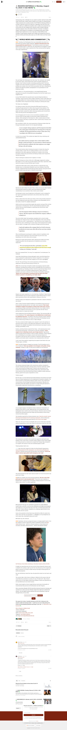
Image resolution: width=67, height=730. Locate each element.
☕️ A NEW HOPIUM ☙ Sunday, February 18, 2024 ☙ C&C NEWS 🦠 (28, 691)
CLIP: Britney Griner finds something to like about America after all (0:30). (33, 563)
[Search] (53, 2)
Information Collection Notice (33, 718)
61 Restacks (28, 618)
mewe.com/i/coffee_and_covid (26, 612)
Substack (28, 727)
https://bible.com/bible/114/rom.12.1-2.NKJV (25, 666)
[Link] (14, 39)
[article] (33, 685)
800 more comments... (19, 675)
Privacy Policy (41, 718)
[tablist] (20, 633)
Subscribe (59, 1)
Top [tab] (16, 680)
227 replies (20, 652)
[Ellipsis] (51, 642)
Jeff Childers (23, 695)
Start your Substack (31, 725)
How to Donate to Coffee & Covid (23, 608)
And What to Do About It (20, 684)
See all (17, 708)
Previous (19, 625)
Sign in (64, 1)
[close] (43, 701)
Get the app (38, 725)
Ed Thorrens (20, 656)
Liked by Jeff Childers (21, 643)
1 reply (20, 671)
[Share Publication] (55, 2)
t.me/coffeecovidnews (25, 614)
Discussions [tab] (23, 680)
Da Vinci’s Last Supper (41, 419)
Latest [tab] (19, 680)
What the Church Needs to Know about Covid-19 (27, 683)
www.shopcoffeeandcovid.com (27, 615)
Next (48, 625)
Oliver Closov (20, 642)
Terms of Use (38, 717)
